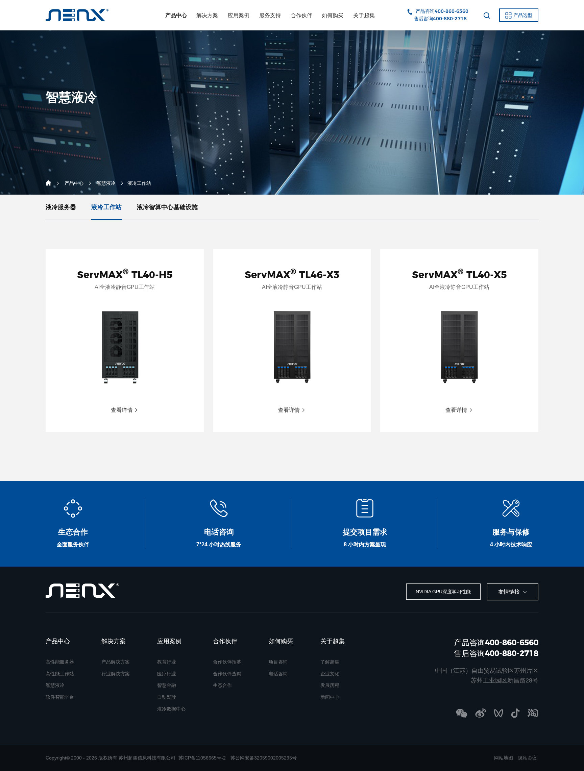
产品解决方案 (115, 662)
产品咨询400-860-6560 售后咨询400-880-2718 (490, 648)
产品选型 (522, 15)
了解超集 (329, 662)
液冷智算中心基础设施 (167, 207)
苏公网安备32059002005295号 (263, 758)
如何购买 (332, 15)
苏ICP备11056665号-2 (202, 758)
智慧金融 (166, 685)
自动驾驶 (166, 697)
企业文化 (329, 673)
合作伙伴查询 (227, 673)
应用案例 (238, 15)
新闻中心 (329, 697)
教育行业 (166, 662)
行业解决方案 (115, 673)
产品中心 (176, 15)
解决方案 (207, 15)
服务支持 (270, 15)
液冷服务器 (61, 207)
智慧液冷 (106, 183)
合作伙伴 (301, 15)
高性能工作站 (60, 673)
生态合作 (222, 685)
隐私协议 (527, 758)
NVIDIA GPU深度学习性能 (443, 591)
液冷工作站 (106, 207)
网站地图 (503, 758)
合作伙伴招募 (227, 662)
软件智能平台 (60, 697)
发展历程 (329, 685)
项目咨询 (278, 662)
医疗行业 (166, 673)
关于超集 (364, 15)
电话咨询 (278, 673)
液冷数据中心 (171, 709)
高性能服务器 (60, 662)
